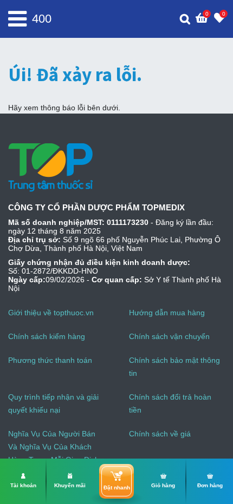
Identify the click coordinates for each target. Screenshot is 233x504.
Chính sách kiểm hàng (46, 336)
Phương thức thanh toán (50, 360)
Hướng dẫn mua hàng (167, 312)
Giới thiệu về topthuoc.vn (51, 312)
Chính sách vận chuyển (169, 336)
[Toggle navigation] (17, 19)
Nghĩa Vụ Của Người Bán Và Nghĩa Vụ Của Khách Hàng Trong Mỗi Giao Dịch (53, 446)
